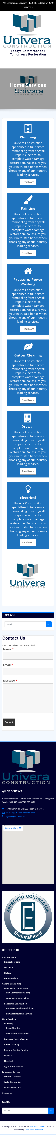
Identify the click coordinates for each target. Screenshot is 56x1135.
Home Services (34, 91)
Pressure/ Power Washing (16, 1039)
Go (48, 624)
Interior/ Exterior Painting (16, 1050)
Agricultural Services (13, 1066)
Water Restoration (12, 1082)
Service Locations (12, 961)
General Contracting (11, 983)
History (7, 973)
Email (8, 664)
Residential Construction (15, 1003)
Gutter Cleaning (11, 1044)
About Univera (9, 957)
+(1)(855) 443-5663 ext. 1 (16, 816)
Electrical (8, 1061)
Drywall (8, 1055)
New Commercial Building (18, 992)
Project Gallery (11, 978)
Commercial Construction (16, 988)
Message (10, 680)
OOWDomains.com (37, 1126)
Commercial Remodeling (17, 998)
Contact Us (7, 1093)
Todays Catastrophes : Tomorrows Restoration (28, 52)
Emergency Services (11, 1072)
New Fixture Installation (17, 1033)
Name (8, 649)
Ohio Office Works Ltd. (34, 1129)
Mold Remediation (12, 1087)
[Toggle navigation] (28, 62)
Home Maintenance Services (19, 1013)
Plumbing (8, 1023)
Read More (28, 182)
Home (21, 91)
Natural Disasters (12, 1076)
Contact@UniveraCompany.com (20, 812)
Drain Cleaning (13, 1028)
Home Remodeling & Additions (20, 1008)
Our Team (8, 967)
